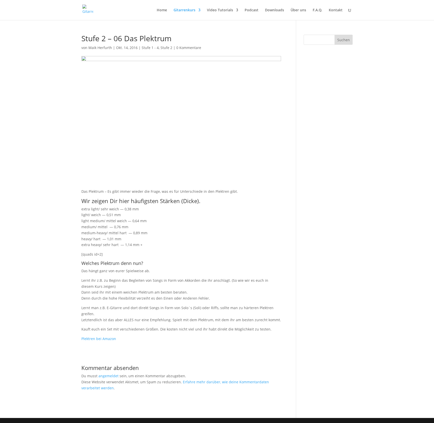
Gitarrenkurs (184, 10)
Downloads (274, 10)
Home (162, 10)
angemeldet (108, 375)
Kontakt (336, 10)
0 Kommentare (188, 47)
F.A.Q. (317, 10)
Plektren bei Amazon (98, 338)
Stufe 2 (166, 47)
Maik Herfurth (100, 47)
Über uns (298, 10)
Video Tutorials (220, 10)
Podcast (251, 10)
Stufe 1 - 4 (150, 47)
